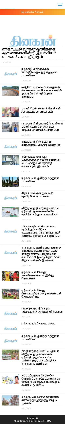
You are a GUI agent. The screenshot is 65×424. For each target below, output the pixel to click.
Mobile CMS (46, 421)
